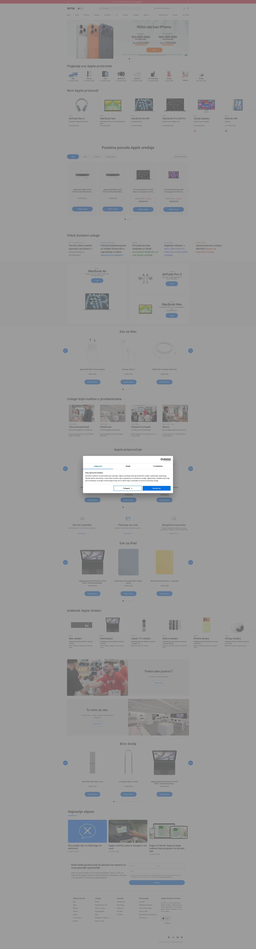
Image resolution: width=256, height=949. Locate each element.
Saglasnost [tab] (98, 466)
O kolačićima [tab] (157, 466)
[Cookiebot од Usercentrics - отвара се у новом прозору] (162, 459)
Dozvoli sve (157, 488)
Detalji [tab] (128, 466)
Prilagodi (126, 488)
